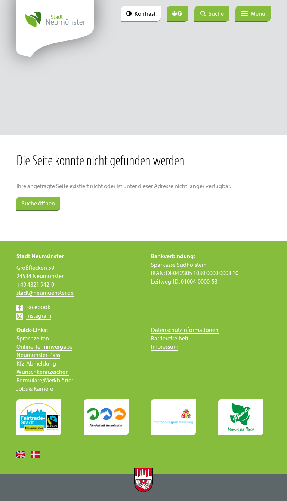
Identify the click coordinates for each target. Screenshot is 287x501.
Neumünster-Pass (38, 355)
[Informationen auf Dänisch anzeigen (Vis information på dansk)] (38, 454)
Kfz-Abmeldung (36, 364)
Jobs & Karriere (34, 389)
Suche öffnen (38, 204)
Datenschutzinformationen (185, 330)
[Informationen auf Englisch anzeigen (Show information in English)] (23, 454)
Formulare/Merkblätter (44, 381)
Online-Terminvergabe (44, 347)
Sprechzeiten (32, 339)
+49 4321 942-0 (35, 285)
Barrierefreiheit (169, 339)
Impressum (164, 347)
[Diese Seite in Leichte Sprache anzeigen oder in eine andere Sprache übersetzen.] (177, 14)
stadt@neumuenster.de (45, 293)
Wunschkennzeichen (42, 372)
